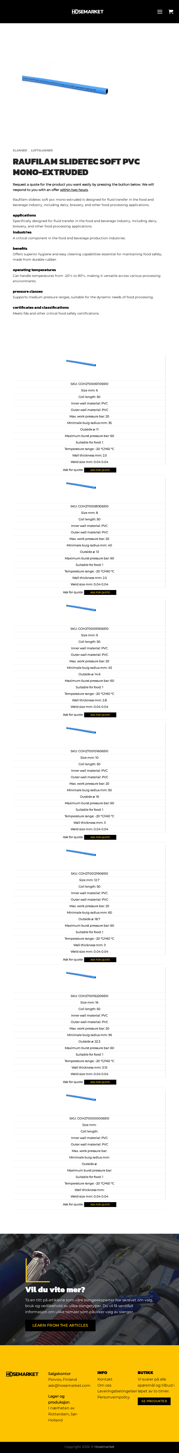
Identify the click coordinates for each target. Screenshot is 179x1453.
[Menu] (161, 12)
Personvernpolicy (113, 1397)
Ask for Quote (100, 470)
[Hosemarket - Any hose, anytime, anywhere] (88, 11)
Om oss (104, 1385)
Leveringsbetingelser (117, 1391)
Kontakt (105, 1379)
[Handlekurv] (172, 12)
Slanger (20, 150)
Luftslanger (42, 150)
